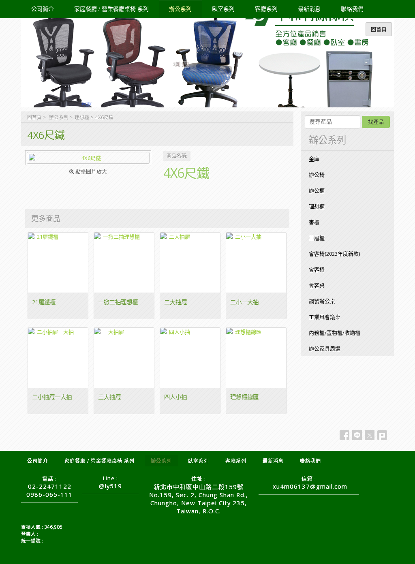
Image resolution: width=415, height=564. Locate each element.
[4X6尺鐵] (88, 157)
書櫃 (314, 222)
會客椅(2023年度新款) (334, 253)
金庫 (314, 158)
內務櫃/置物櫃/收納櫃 (334, 332)
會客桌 (317, 285)
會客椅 (317, 269)
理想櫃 (82, 117)
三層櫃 (317, 237)
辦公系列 (58, 117)
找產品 (376, 122)
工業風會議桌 (324, 316)
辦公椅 (317, 174)
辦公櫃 (317, 190)
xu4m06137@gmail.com (310, 486)
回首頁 (34, 117)
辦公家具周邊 (324, 348)
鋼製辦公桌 (322, 301)
